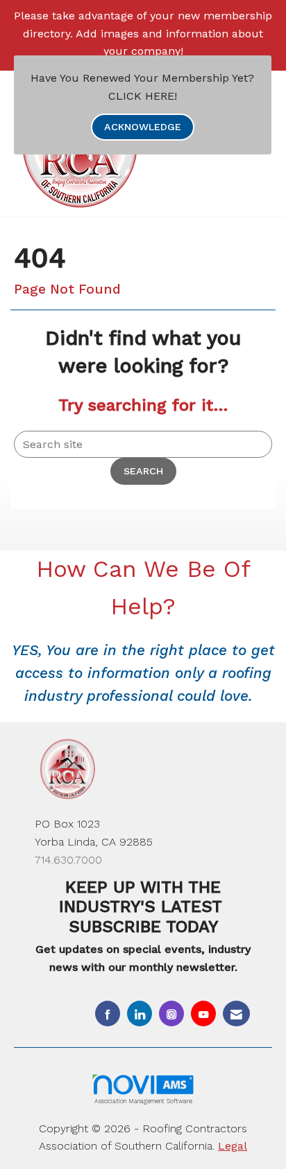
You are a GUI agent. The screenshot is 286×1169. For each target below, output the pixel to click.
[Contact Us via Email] (236, 1013)
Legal (232, 1145)
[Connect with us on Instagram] (171, 1013)
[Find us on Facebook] (107, 1013)
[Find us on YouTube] (203, 1013)
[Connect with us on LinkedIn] (139, 1013)
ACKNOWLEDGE (142, 126)
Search (143, 470)
